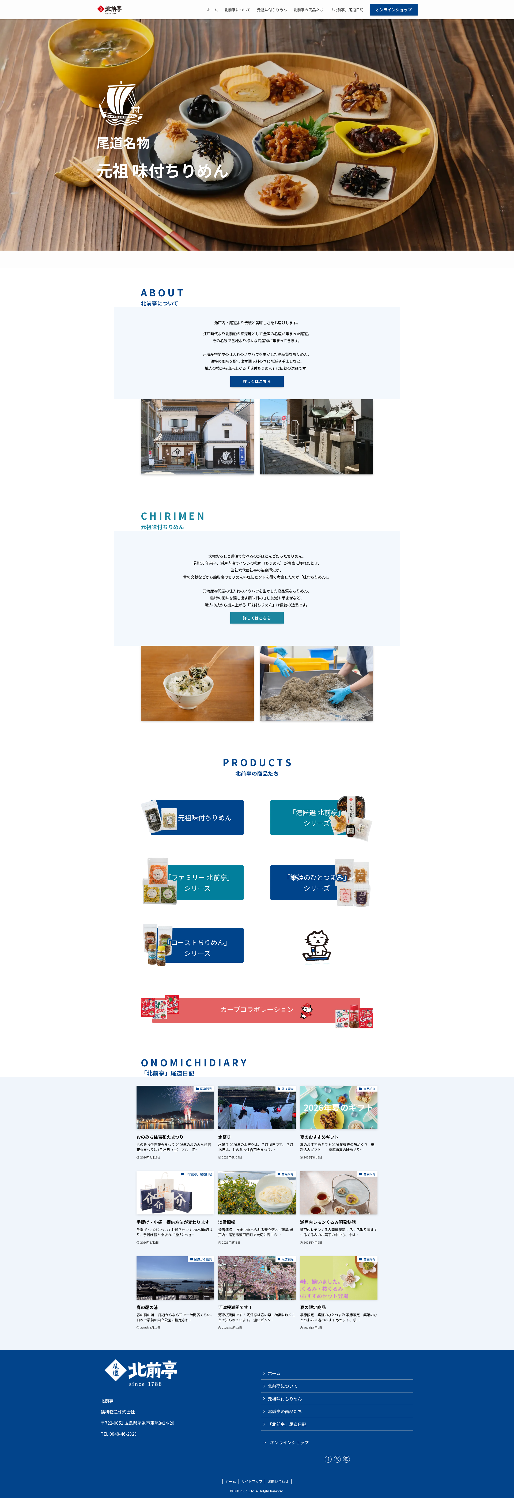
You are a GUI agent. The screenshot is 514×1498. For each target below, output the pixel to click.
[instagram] (346, 1459)
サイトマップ (251, 1481)
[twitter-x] (337, 1459)
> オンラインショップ (285, 1442)
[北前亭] (109, 9)
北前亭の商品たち (285, 1411)
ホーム (274, 1373)
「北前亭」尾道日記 (287, 1424)
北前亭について (283, 1386)
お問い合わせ (278, 1481)
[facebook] (328, 1459)
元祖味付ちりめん (285, 1398)
